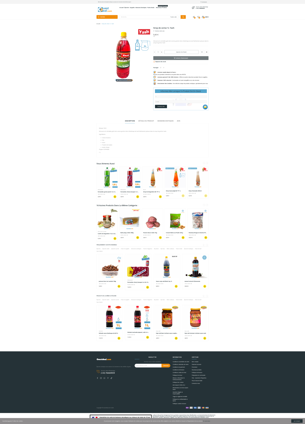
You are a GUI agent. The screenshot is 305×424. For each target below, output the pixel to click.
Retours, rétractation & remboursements (179, 378)
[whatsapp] (104, 378)
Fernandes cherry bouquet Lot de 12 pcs (138, 282)
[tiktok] (111, 378)
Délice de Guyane (102, 231)
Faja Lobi (158, 331)
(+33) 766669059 (200, 8)
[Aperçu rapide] (107, 177)
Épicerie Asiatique (188, 248)
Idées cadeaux (170, 248)
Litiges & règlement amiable (180, 396)
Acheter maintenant (182, 58)
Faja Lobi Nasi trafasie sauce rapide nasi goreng (167, 333)
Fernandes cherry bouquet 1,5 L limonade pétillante (129, 192)
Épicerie (98, 248)
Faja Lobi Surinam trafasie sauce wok (195, 333)
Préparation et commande (198, 375)
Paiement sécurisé (196, 364)
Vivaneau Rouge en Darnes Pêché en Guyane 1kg (198, 232)
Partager (160, 67)
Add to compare (206, 52)
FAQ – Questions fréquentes (199, 378)
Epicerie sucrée (115, 248)
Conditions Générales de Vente (180, 364)
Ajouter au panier (181, 52)
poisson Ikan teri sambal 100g (107, 281)
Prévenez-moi (161, 106)
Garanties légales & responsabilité (178, 393)
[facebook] (97, 378)
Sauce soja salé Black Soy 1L (164, 281)
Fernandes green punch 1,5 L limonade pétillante (107, 192)
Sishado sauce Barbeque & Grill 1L (108, 333)
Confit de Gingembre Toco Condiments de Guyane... (107, 233)
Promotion (194, 367)
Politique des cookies (178, 382)
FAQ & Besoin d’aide (197, 380)
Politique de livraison (197, 372)
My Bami (156, 248)
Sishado (101, 331)
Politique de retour (177, 375)
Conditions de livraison (178, 370)
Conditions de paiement (179, 367)
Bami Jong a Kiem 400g (127, 232)
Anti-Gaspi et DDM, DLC (179, 385)
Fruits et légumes (147, 248)
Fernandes (100, 189)
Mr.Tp (144, 189)
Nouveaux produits (197, 370)
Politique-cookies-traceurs (179, 403)
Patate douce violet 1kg (150, 232)
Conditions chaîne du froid (179, 372)
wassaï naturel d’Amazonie (192, 281)
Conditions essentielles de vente (181, 361)
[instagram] (101, 378)
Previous (204, 163)
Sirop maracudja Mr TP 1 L (173, 191)
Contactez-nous (196, 383)
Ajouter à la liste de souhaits (202, 52)
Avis (178, 121)
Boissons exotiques (136, 248)
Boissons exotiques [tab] (165, 121)
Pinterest (163, 67)
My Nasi (163, 248)
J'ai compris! (297, 421)
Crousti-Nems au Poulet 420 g (174, 232)
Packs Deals (179, 248)
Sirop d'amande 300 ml (195, 191)
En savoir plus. (206, 421)
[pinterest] (108, 378)
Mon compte (195, 361)
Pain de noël (198, 248)
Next (207, 163)
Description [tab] (130, 121)
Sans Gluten (100, 251)
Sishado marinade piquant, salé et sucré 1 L (138, 332)
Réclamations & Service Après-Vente (180, 388)
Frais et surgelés (125, 248)
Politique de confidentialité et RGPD (180, 400)
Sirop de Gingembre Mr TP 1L (151, 192)
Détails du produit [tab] (146, 121)
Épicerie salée (105, 248)
